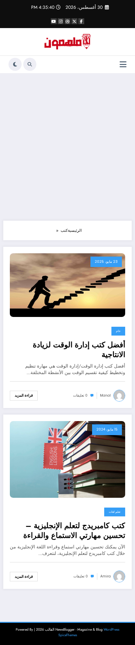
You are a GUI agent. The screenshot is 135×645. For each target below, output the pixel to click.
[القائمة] (123, 64)
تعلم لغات (115, 512)
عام (118, 331)
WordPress (111, 629)
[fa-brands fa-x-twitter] (74, 21)
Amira (105, 576)
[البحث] (29, 64)
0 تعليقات (80, 395)
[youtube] (54, 21)
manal (105, 395)
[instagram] (61, 21)
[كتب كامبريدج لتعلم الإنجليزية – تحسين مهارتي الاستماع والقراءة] (67, 459)
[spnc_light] (15, 64)
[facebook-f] (81, 21)
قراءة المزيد (24, 395)
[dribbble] (67, 21)
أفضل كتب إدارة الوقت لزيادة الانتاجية (79, 349)
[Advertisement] (67, 147)
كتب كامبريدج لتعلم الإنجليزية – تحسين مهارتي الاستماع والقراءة (74, 530)
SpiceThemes (67, 635)
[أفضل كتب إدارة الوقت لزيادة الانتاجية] (67, 285)
